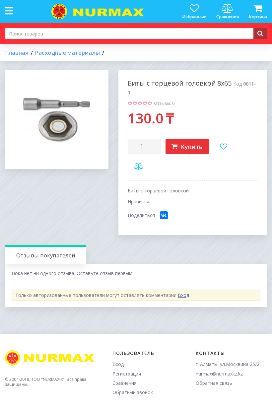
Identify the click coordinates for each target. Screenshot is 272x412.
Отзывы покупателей (45, 255)
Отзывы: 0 (164, 103)
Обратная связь (214, 383)
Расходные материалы (67, 52)
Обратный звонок (132, 392)
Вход (183, 295)
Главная (17, 52)
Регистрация (126, 374)
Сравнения (124, 383)
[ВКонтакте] (164, 215)
